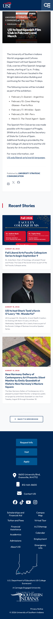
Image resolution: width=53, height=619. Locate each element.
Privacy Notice (36, 609)
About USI (15, 546)
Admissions (15, 540)
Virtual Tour (40, 520)
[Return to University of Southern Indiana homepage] (26, 597)
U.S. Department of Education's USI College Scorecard (26, 582)
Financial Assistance (15, 528)
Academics (15, 534)
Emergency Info (40, 546)
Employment (40, 539)
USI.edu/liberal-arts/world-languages (26, 157)
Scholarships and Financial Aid (15, 514)
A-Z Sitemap (40, 526)
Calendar (40, 532)
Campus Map (40, 514)
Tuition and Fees (15, 520)
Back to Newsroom (28, 419)
